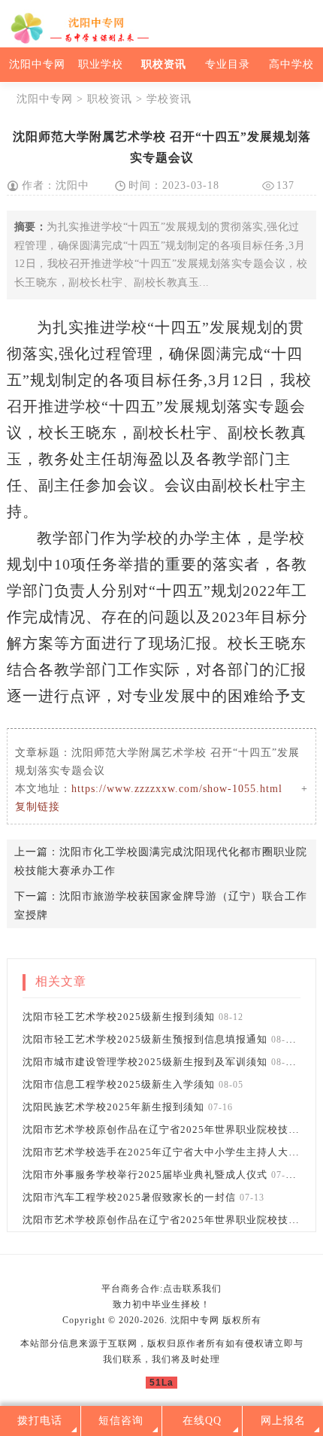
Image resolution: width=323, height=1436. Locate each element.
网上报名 (283, 1420)
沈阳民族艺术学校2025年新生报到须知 (113, 1107)
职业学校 (100, 64)
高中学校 (291, 64)
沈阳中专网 (37, 64)
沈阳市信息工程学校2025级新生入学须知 (119, 1084)
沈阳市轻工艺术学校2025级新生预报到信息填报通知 (145, 1039)
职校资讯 (163, 64)
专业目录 (227, 64)
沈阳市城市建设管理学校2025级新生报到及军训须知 (145, 1061)
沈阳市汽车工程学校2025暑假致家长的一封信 (129, 1197)
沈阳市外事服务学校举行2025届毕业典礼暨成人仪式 (145, 1174)
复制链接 (37, 806)
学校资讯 (169, 99)
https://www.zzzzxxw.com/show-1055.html (176, 788)
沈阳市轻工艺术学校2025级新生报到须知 (119, 1016)
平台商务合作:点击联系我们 (161, 1288)
